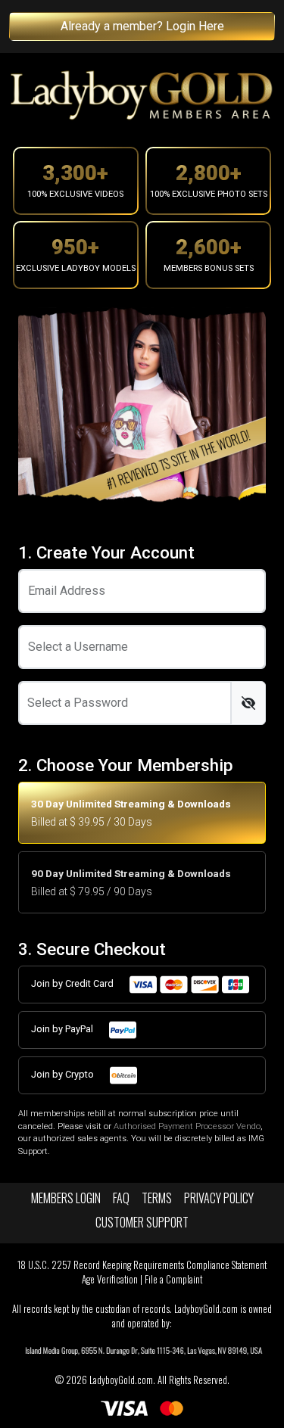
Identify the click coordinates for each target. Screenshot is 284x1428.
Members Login (66, 1198)
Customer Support (142, 1222)
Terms (157, 1198)
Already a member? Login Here (142, 26)
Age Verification (110, 1279)
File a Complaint (173, 1279)
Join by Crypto (63, 1074)
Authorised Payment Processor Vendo (187, 1126)
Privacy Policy (219, 1198)
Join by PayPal (63, 1028)
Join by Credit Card (73, 983)
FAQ (121, 1198)
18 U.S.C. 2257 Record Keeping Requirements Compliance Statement (142, 1265)
